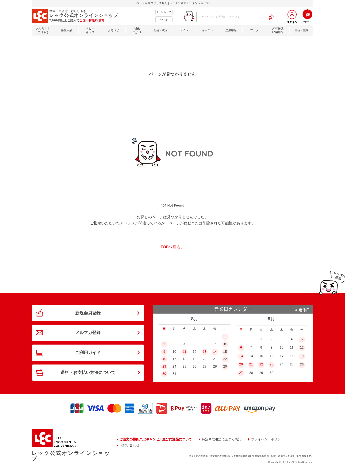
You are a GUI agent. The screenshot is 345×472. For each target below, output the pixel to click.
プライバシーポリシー (267, 439)
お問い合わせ (129, 445)
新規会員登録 (88, 313)
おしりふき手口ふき (43, 30)
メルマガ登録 (88, 332)
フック (254, 30)
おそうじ (113, 30)
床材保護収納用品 (278, 30)
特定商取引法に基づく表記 (221, 439)
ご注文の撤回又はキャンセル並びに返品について (156, 439)
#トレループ (164, 12)
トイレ (184, 30)
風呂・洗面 (160, 30)
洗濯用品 (231, 30)
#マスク (164, 19)
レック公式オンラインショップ (71, 455)
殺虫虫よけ (137, 30)
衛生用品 (66, 30)
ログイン (292, 22)
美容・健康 (302, 30)
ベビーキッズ (90, 30)
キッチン (207, 30)
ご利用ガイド (88, 352)
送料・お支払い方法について (88, 372)
